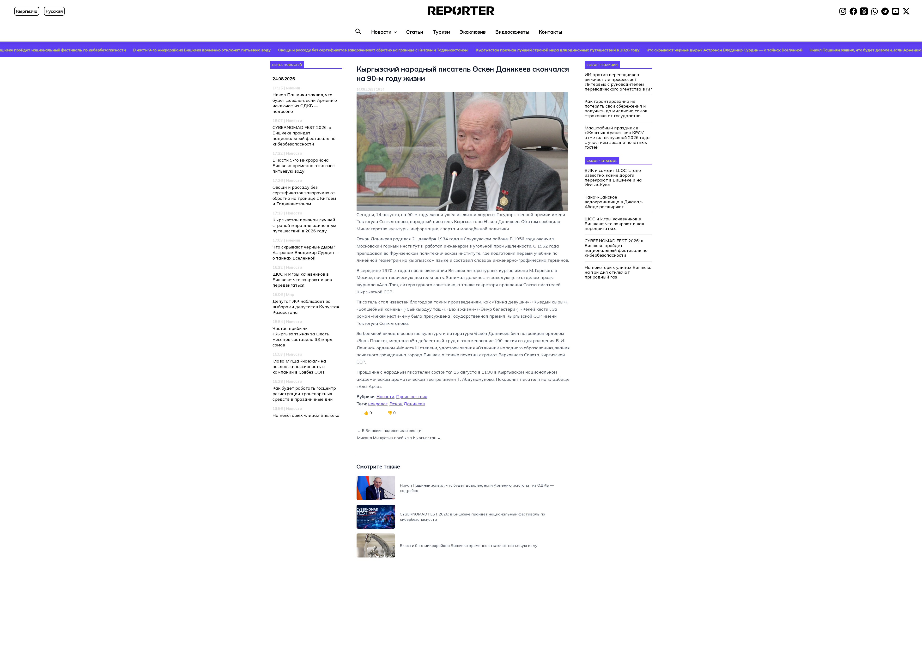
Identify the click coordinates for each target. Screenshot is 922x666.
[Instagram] (843, 11)
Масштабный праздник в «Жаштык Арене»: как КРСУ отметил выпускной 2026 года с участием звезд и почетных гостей (617, 138)
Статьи (414, 32)
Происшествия (411, 396)
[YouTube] (895, 11)
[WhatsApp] (874, 11)
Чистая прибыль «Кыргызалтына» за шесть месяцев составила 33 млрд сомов (303, 337)
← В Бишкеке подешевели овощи (389, 430)
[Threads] (864, 11)
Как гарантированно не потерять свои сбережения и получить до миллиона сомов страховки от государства (616, 108)
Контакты (550, 32)
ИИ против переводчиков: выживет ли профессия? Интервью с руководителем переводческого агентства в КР (618, 81)
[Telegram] (885, 11)
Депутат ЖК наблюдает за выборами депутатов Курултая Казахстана (306, 306)
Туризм (441, 32)
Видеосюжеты (512, 32)
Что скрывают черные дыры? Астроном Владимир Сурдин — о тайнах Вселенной (665, 50)
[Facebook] (853, 11)
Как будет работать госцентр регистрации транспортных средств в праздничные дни (304, 393)
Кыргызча (26, 11)
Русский (54, 11)
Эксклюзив (473, 32)
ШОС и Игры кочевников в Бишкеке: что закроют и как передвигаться (302, 279)
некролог (378, 403)
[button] (358, 31)
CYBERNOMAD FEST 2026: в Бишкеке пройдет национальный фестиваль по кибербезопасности (304, 136)
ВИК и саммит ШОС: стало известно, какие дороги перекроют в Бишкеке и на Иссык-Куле (613, 177)
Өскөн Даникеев (407, 403)
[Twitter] (906, 11)
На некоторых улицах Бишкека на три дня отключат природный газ (618, 272)
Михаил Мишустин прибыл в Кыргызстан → (399, 438)
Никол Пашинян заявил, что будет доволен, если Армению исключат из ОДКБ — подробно (305, 103)
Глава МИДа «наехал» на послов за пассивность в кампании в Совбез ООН (299, 366)
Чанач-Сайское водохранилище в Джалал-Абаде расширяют (614, 202)
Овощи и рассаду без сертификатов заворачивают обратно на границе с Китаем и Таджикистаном (313, 50)
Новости (381, 32)
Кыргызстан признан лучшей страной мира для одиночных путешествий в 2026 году (498, 50)
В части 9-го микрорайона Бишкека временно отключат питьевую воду (142, 50)
